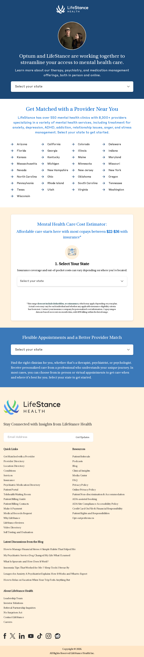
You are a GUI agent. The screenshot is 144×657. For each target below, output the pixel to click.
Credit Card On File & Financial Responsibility (97, 508)
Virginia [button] (83, 190)
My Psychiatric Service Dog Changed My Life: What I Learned (37, 555)
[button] (19, 456)
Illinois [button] (82, 151)
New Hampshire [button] (57, 170)
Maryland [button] (115, 157)
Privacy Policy (80, 485)
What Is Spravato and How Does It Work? (26, 561)
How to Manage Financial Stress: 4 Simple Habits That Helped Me (40, 549)
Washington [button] (116, 190)
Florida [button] (21, 151)
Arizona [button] (22, 144)
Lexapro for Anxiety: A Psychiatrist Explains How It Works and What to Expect (45, 574)
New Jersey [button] (85, 170)
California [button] (54, 144)
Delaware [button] (115, 144)
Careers (8, 622)
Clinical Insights (81, 471)
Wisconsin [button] (23, 196)
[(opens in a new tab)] (5, 636)
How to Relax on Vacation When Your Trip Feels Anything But (37, 580)
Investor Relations (13, 603)
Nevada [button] (22, 170)
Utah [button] (50, 190)
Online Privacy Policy (84, 490)
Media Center (79, 475)
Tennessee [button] (115, 183)
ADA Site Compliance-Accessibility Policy (95, 504)
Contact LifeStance (14, 617)
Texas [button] (21, 190)
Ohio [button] (50, 177)
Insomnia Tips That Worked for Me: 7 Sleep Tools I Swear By (36, 568)
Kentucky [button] (53, 157)
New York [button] (115, 170)
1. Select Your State (72, 264)
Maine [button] (82, 157)
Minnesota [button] (85, 164)
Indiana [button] (113, 151)
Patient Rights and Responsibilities (90, 513)
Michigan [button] (53, 164)
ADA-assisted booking (84, 499)
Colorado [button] (84, 144)
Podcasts (77, 461)
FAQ (74, 480)
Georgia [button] (52, 151)
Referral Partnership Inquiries (20, 608)
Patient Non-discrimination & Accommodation (98, 494)
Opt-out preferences (83, 518)
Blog (75, 466)
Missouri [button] (114, 164)
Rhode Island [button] (55, 183)
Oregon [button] (113, 177)
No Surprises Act (13, 612)
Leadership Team (13, 598)
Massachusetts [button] (27, 164)
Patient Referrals (81, 456)
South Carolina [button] (88, 183)
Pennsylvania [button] (25, 183)
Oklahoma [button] (84, 177)
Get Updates (82, 437)
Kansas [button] (21, 157)
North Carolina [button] (27, 177)
